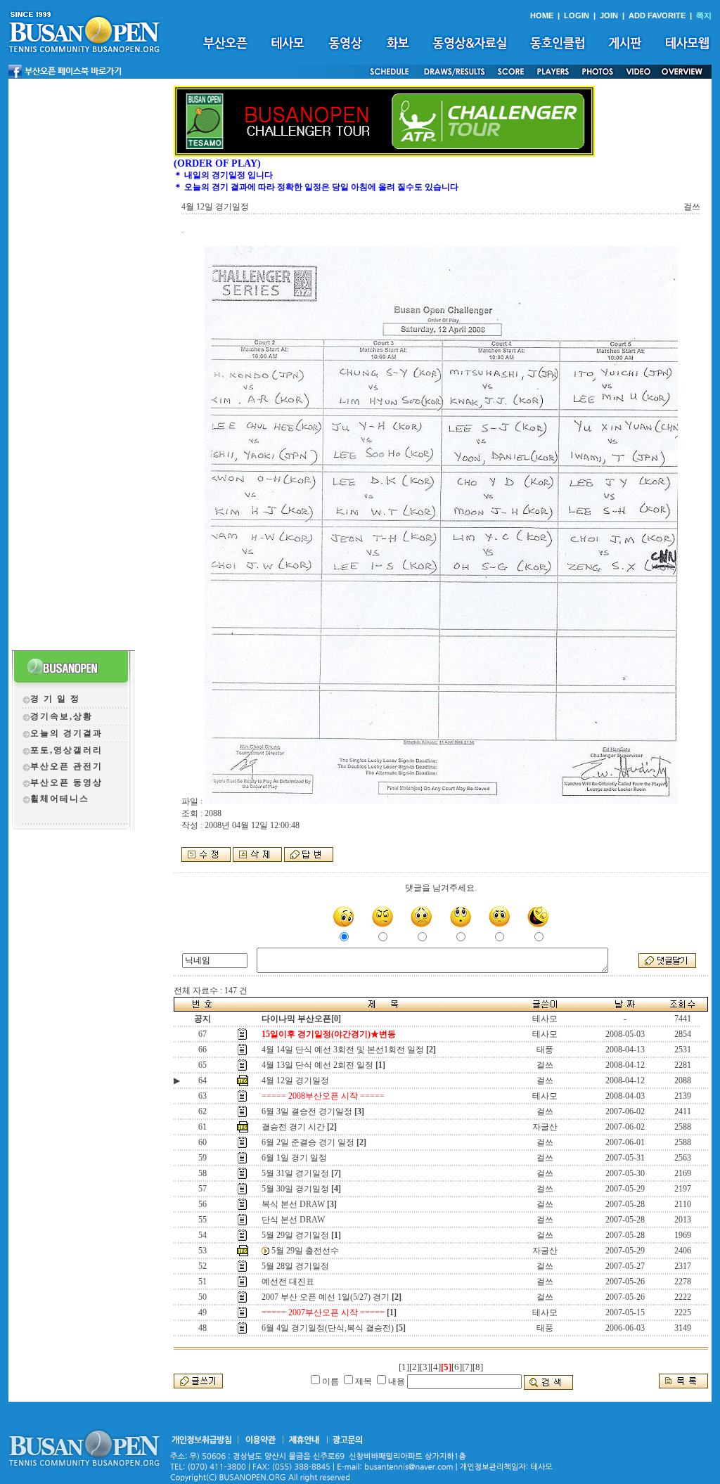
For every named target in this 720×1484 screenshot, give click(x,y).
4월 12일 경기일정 (295, 1080)
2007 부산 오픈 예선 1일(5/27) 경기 (326, 1297)
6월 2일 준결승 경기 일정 (308, 1142)
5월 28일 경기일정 (295, 1266)
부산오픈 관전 (61, 766)
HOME (541, 15)
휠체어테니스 (59, 799)
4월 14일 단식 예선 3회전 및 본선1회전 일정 (343, 1049)
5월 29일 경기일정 (295, 1235)
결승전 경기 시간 (293, 1127)
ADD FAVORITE (657, 15)
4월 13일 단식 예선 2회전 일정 (317, 1065)
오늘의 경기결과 (66, 733)
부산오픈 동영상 (66, 782)
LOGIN (576, 15)
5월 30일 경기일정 (295, 1189)
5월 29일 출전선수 (305, 1251)
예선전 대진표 (288, 1281)
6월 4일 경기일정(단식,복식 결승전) (328, 1328)
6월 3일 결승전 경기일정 (307, 1111)
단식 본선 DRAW (293, 1220)
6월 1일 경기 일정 (294, 1158)
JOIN (609, 15)
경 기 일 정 (55, 699)
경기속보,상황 (61, 716)
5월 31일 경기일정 (295, 1173)
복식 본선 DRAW (293, 1204)
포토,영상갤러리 (66, 750)
